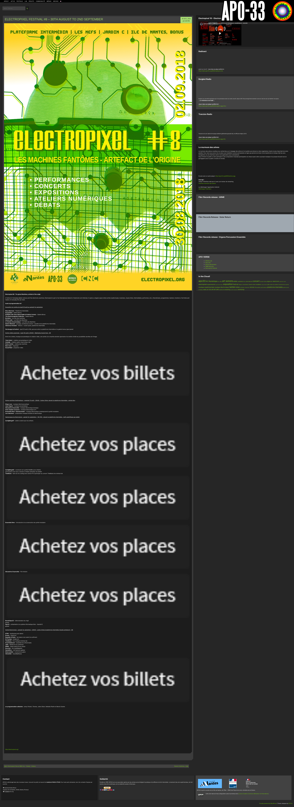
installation (258, 284)
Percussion (257, 287)
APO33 (290, 803)
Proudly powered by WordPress (268, 803)
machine (287, 284)
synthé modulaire (234, 289)
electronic (276, 281)
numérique (242, 287)
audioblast (240, 281)
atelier (235, 281)
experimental (211, 284)
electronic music (283, 281)
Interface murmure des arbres (207, 183)
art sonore (227, 281)
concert (256, 281)
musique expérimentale (206, 287)
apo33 (202, 281)
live (284, 284)
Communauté (40, 1)
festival (235, 284)
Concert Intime (263, 281)
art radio (220, 281)
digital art (269, 281)
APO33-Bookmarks (210, 264)
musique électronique (221, 287)
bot (244, 281)
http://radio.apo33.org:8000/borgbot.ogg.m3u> (212, 106)
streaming (227, 289)
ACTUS (13, 1)
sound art (221, 289)
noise (238, 287)
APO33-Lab (208, 261)
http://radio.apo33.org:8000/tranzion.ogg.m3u (212, 139)
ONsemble (247, 287)
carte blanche (248, 281)
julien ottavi (270, 284)
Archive (55, 1)
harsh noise (252, 284)
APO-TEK (208, 262)
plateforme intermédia (275, 287)
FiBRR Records (209, 266)
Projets (31, 1)
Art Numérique (211, 281)
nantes (232, 287)
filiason (240, 284)
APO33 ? (6, 1)
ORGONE (252, 287)
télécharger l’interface (205, 189)
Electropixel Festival (211, 268)
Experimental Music (219, 284)
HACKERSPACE (245, 284)
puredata (201, 289)
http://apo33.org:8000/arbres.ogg (225, 176)
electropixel (203, 284)
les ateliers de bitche (278, 284)
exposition (228, 284)
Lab (26, 1)
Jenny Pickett (264, 284)
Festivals (20, 1)
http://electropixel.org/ (11, 749)
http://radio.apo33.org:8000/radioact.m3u (211, 71)
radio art (206, 289)
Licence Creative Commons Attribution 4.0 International (253, 793)
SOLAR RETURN (214, 289)
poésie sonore (286, 287)
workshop (241, 289)
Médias (49, 1)
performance (264, 287)
